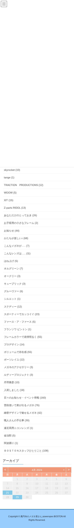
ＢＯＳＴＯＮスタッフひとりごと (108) (26, 450)
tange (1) (9, 177)
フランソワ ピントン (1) (17, 329)
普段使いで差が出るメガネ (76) (22, 405)
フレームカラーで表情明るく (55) (23, 336)
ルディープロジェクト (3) (18, 374)
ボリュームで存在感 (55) (18, 352)
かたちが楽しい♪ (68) (16, 238)
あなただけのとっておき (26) (20, 215)
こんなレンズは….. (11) (17, 253)
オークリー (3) (12, 276)
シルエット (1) (12, 298)
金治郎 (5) (9, 435)
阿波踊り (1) (11, 443)
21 (7, 492)
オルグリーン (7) (13, 268)
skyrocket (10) (12, 169)
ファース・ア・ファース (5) (20, 321)
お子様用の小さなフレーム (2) (21, 222)
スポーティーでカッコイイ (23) (22, 314)
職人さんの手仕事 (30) (16, 420)
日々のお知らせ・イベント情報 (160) (25, 397)
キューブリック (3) (15, 283)
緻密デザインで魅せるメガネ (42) (23, 412)
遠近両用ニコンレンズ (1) (18, 427)
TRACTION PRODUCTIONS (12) (23, 185)
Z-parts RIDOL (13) (15, 207)
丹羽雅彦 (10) (11, 382)
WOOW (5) (10, 192)
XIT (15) (8, 200)
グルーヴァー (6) (13, 291)
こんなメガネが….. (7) (16, 245)
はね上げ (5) (11, 260)
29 (17, 497)
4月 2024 (37, 469)
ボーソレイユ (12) (14, 359)
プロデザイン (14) (14, 344)
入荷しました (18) (14, 390)
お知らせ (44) (11, 230)
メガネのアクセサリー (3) (18, 367)
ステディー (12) (13, 306)
